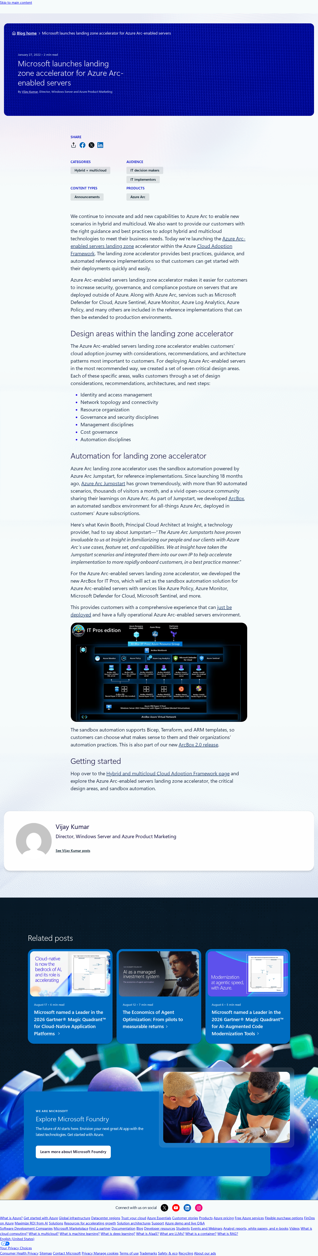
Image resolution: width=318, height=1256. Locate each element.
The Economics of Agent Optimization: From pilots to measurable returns (153, 1019)
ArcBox (236, 498)
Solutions (56, 1223)
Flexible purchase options (284, 1218)
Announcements (87, 197)
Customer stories (185, 1218)
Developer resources (159, 1228)
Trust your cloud (133, 1218)
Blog (139, 1228)
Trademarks (148, 1253)
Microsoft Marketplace (71, 1228)
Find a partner (100, 1228)
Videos (294, 1228)
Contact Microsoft (67, 1253)
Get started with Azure (41, 1218)
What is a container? (200, 1234)
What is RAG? (227, 1234)
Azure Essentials (159, 1218)
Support (158, 1223)
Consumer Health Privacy (19, 1253)
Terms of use (129, 1253)
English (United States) (17, 1239)
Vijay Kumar (30, 91)
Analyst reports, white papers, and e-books (255, 1228)
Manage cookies (106, 1253)
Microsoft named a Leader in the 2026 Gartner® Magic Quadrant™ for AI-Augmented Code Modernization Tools (248, 1023)
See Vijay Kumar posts (73, 851)
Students (183, 1228)
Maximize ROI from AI (31, 1223)
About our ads (205, 1253)
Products (206, 1218)
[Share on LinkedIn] (100, 145)
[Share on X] (91, 145)
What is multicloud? (44, 1234)
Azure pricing (224, 1218)
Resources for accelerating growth (90, 1223)
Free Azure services (249, 1218)
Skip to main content (16, 2)
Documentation (123, 1228)
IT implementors (143, 179)
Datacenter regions (105, 1218)
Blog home (27, 33)
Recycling (186, 1253)
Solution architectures (134, 1223)
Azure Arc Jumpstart (103, 483)
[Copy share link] (74, 145)
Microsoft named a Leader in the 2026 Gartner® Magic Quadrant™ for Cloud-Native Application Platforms (70, 1023)
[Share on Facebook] (82, 145)
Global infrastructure (74, 1218)
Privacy (88, 1253)
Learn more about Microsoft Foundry (73, 1152)
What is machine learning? (80, 1234)
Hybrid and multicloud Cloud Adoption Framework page (168, 774)
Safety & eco (168, 1253)
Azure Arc (137, 197)
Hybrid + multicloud (90, 170)
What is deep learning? (118, 1234)
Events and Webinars (206, 1228)
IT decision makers (144, 170)
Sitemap (46, 1253)
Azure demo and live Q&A (185, 1223)
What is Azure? (11, 1218)
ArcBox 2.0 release (198, 745)
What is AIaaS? (147, 1234)
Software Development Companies (26, 1228)
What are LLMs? (172, 1234)
